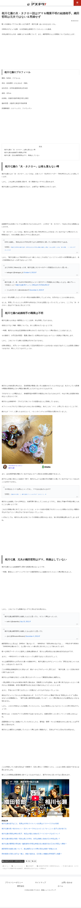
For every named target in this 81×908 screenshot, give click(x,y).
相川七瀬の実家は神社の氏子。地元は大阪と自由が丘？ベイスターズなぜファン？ (31, 833)
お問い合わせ (67, 883)
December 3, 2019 (35, 290)
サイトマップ (40, 883)
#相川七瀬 (19, 285)
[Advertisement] (40, 52)
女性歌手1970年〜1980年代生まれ (14, 861)
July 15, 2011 (24, 621)
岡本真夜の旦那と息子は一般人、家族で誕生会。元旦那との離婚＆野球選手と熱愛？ (32, 854)
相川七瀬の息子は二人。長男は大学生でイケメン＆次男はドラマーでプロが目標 (30, 823)
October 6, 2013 (29, 272)
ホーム (60, 886)
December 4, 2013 (32, 636)
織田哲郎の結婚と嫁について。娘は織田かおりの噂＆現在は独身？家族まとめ (29, 849)
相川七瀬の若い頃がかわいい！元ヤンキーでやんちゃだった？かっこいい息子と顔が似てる (34, 828)
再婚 (29, 861)
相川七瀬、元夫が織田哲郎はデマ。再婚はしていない (22, 155)
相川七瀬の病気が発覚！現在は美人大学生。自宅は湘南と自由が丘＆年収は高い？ (31, 839)
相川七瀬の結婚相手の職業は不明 (15, 152)
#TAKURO (44, 285)
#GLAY (35, 285)
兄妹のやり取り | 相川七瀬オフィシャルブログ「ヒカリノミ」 (28, 494)
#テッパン (28, 285)
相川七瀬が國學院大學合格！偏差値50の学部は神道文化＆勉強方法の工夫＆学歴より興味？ (34, 844)
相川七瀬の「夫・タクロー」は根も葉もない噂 (19, 149)
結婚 (34, 861)
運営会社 (20, 886)
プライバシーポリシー (14, 883)
